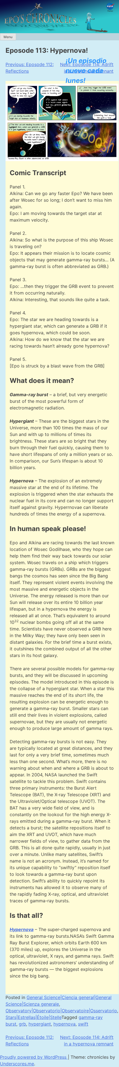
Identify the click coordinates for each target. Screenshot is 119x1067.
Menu (8, 37)
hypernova (64, 1024)
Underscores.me (17, 1063)
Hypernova (21, 929)
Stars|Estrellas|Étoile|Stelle (33, 1017)
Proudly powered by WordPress (34, 1057)
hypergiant (40, 1024)
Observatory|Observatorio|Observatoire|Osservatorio (61, 1010)
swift (83, 1024)
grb (22, 1024)
